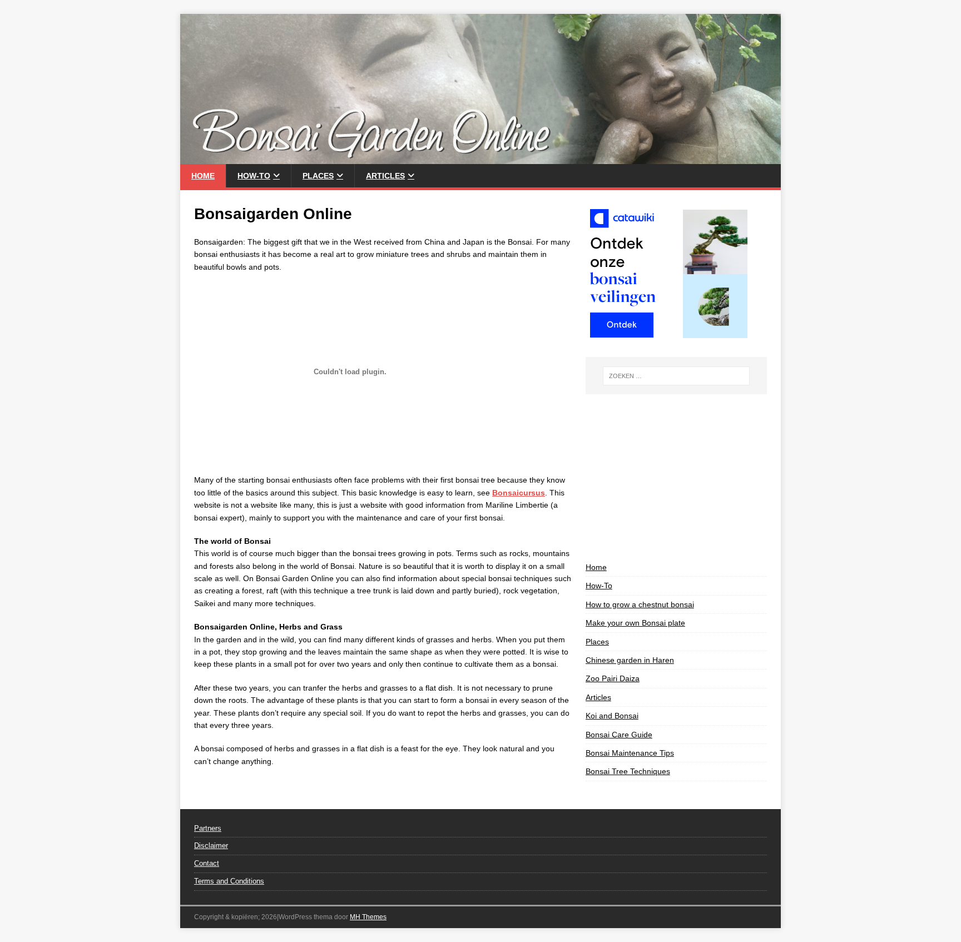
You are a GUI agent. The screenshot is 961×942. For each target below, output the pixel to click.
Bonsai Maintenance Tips (630, 752)
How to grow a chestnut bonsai (640, 604)
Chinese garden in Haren (630, 660)
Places (318, 175)
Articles (385, 175)
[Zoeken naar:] (676, 375)
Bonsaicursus (518, 492)
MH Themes (368, 917)
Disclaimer (211, 845)
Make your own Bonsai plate (635, 622)
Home (203, 175)
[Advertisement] (676, 477)
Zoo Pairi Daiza (613, 678)
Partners (207, 828)
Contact (206, 863)
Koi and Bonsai (612, 715)
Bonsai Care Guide (619, 734)
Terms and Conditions (229, 881)
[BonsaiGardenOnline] (480, 157)
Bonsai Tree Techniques (628, 771)
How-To (253, 175)
